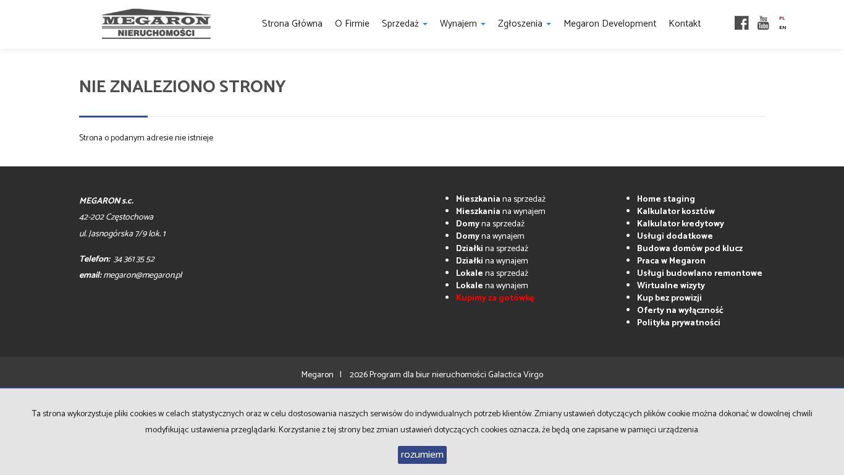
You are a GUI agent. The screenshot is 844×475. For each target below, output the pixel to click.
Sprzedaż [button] (401, 24)
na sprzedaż (501, 199)
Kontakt (685, 24)
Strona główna (292, 24)
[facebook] (741, 24)
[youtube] (763, 24)
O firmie (352, 24)
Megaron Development (609, 24)
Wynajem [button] (459, 24)
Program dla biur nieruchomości (428, 375)
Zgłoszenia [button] (521, 24)
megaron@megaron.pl (142, 275)
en (783, 28)
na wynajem (501, 212)
